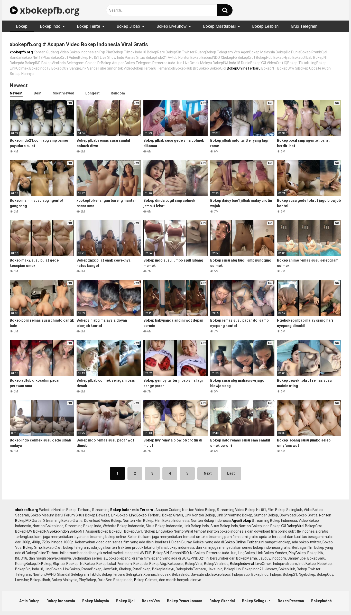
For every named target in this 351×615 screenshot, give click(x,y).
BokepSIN (161, 553)
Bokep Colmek (146, 580)
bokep (173, 547)
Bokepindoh (59, 531)
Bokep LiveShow (171, 26)
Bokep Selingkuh (256, 601)
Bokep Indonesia (61, 601)
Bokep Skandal (222, 601)
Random (118, 93)
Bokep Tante (88, 26)
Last (231, 473)
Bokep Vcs (151, 601)
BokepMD (23, 520)
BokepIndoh (321, 601)
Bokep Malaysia (95, 601)
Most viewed (63, 93)
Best (38, 93)
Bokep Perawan (291, 601)
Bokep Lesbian (265, 26)
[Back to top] (334, 599)
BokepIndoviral (242, 564)
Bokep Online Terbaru (242, 542)
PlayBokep (297, 553)
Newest (16, 93)
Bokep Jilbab (128, 26)
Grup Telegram (304, 26)
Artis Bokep (29, 601)
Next (208, 473)
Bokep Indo (50, 26)
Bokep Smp (32, 547)
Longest (92, 93)
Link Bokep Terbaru (145, 515)
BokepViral (295, 526)
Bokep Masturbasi (219, 26)
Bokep (21, 26)
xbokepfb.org (48, 10)
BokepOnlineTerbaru (244, 68)
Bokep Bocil (220, 574)
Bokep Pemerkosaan (184, 601)
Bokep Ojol (125, 601)
